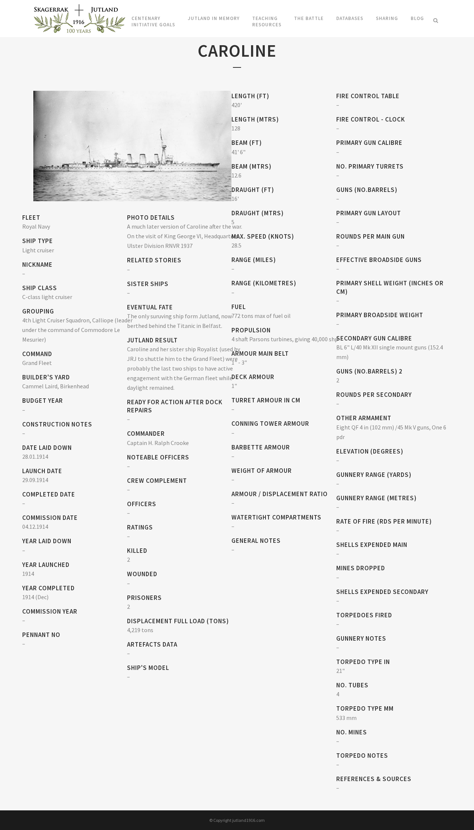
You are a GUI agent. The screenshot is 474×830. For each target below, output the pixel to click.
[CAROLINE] (132, 145)
